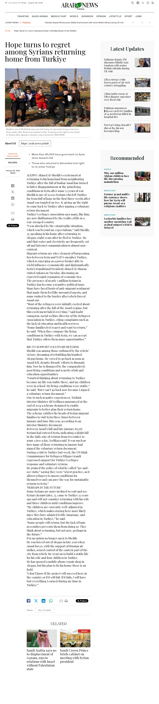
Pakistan (23, 16)
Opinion (101, 16)
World (74, 16)
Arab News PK (14, 3)
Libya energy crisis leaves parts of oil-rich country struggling (117, 82)
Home (8, 30)
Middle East (59, 16)
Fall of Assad (44, 610)
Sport (128, 16)
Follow (14, 225)
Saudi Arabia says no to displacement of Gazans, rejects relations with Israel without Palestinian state (41, 659)
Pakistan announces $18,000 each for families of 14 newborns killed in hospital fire (118, 112)
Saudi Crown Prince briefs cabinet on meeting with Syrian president (74, 656)
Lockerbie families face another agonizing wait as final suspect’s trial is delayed (118, 223)
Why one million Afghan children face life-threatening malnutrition (116, 177)
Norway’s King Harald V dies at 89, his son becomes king (117, 127)
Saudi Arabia (40, 16)
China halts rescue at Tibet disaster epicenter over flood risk (117, 96)
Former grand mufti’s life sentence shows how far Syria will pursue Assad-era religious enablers (116, 200)
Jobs (138, 16)
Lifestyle (115, 16)
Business (87, 16)
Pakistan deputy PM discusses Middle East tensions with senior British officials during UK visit (84, 23)
